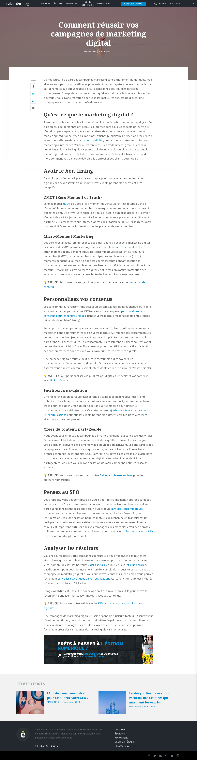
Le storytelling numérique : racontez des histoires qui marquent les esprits (150, 697)
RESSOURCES (104, 3)
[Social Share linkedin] (33, 101)
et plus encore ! (136, 565)
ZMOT (66, 203)
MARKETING (72, 3)
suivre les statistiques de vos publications (84, 578)
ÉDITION (58, 3)
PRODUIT (45, 3)
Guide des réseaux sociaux (116, 475)
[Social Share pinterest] (33, 108)
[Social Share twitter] (33, 93)
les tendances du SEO (139, 531)
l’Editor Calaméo (60, 380)
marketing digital (92, 140)
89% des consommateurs (127, 508)
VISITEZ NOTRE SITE (46, 745)
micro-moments (125, 247)
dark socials (97, 565)
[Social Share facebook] (33, 86)
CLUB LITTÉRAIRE (88, 3)
